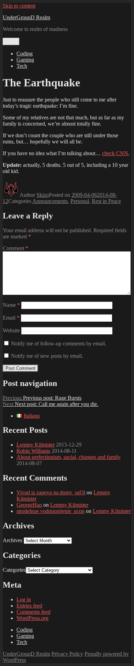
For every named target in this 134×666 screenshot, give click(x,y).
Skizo (42, 195)
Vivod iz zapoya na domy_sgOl (50, 492)
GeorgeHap (29, 505)
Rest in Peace (106, 201)
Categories (14, 570)
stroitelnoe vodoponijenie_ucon (50, 511)
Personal (79, 201)
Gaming (25, 60)
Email (11, 318)
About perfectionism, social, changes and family (68, 457)
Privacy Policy (67, 654)
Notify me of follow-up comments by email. (58, 343)
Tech (21, 66)
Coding (24, 53)
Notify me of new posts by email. (47, 356)
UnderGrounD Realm (26, 17)
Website (11, 330)
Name (11, 305)
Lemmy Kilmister (35, 445)
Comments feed (33, 612)
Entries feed (29, 606)
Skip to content (19, 6)
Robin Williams (33, 451)
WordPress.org (32, 618)
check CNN (115, 153)
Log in (23, 599)
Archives (12, 540)
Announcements (50, 201)
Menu (10, 41)
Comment (15, 248)
